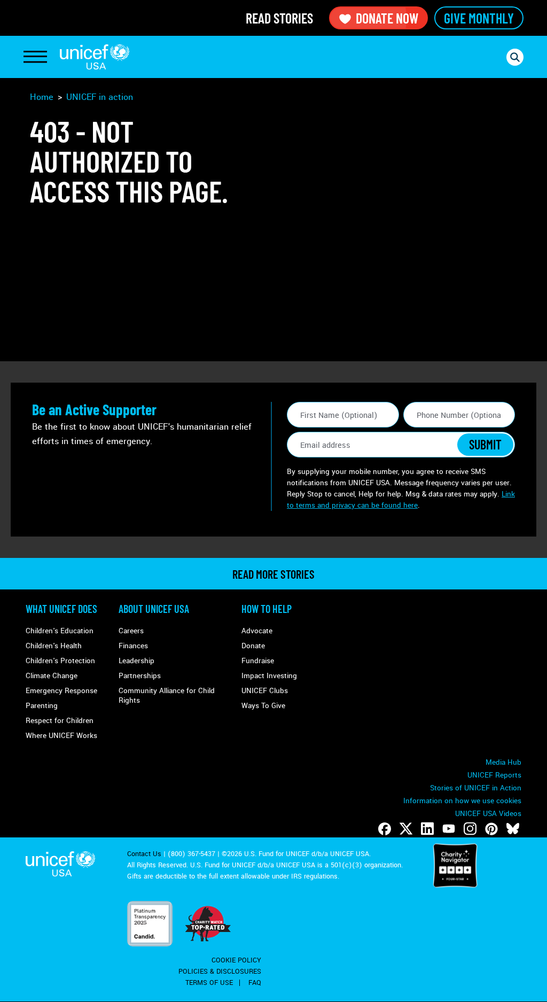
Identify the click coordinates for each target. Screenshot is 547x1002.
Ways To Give (263, 706)
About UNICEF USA (154, 608)
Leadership (136, 661)
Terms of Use (209, 983)
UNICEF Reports (494, 775)
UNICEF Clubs (264, 691)
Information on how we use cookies (462, 801)
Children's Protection (60, 661)
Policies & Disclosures (219, 971)
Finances (133, 646)
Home (41, 97)
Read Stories (279, 18)
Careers (131, 631)
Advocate (256, 631)
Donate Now (387, 18)
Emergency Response (61, 691)
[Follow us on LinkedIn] (427, 828)
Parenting (42, 706)
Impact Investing (269, 676)
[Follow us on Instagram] (470, 828)
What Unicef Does (61, 608)
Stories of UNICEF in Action (475, 788)
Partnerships (140, 676)
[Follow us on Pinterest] (491, 828)
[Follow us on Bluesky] (512, 828)
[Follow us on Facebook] (384, 828)
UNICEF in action (99, 97)
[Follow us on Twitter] (406, 828)
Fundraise (257, 661)
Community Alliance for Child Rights (167, 695)
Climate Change (51, 676)
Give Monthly (479, 18)
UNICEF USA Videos (488, 814)
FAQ (254, 983)
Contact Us (144, 854)
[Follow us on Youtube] (448, 828)
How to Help (266, 608)
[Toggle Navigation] (35, 57)
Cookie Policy (236, 960)
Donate (253, 646)
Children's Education (59, 631)
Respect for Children (59, 721)
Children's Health (54, 646)
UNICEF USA (94, 56)
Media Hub (503, 762)
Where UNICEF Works (61, 736)
